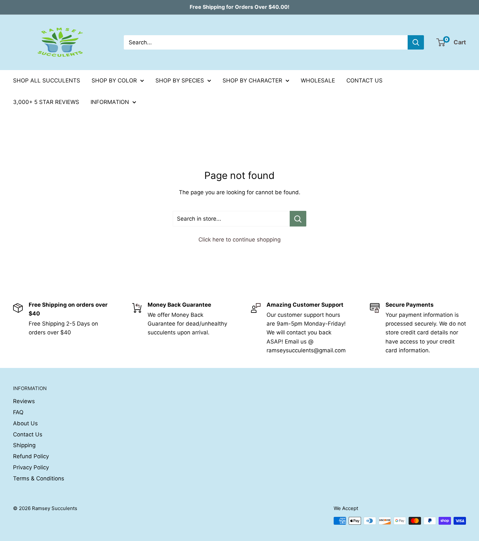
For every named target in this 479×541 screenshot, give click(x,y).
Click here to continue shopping (239, 239)
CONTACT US (364, 80)
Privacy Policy (31, 467)
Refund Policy (31, 456)
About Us (25, 423)
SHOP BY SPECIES (179, 80)
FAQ (18, 412)
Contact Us (27, 434)
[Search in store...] (298, 219)
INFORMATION (110, 102)
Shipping (24, 445)
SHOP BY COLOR (114, 80)
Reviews (24, 401)
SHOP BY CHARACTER (252, 80)
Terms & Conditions (38, 478)
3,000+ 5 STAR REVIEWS (46, 102)
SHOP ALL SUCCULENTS (46, 80)
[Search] (416, 42)
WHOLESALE (318, 80)
